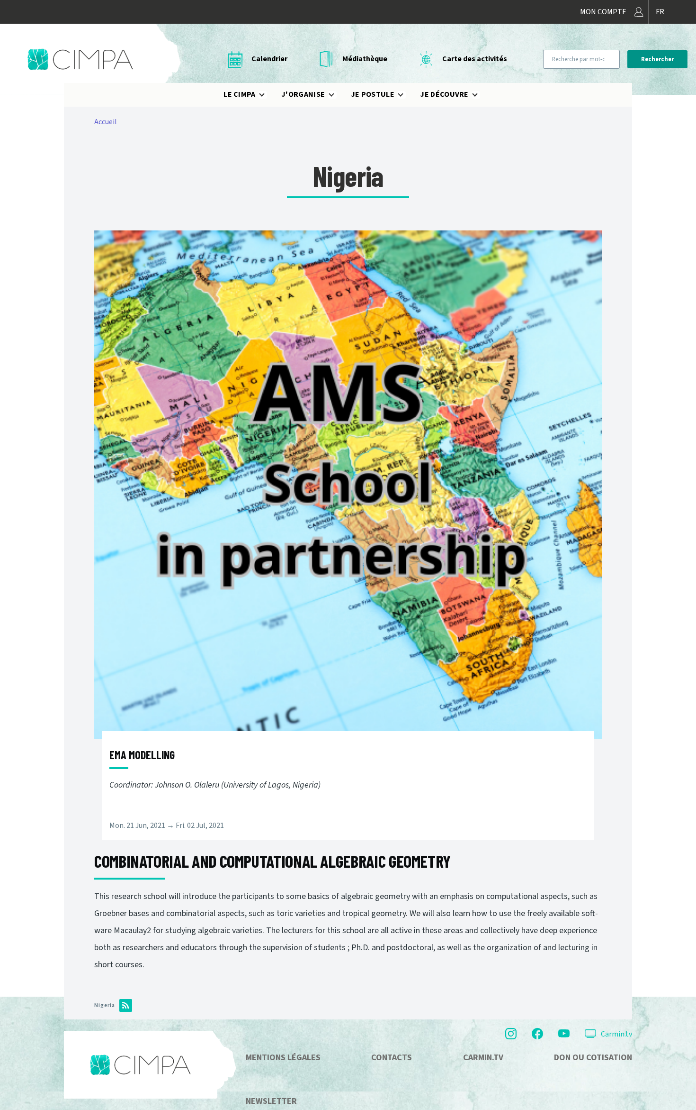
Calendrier (269, 59)
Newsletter (271, 1101)
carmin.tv (483, 1058)
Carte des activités (474, 59)
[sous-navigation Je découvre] (480, 95)
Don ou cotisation (593, 1058)
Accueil (105, 122)
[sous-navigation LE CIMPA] (267, 95)
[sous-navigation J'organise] (337, 95)
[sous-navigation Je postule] (406, 95)
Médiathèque (364, 59)
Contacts (391, 1058)
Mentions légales (283, 1058)
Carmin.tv (616, 1034)
